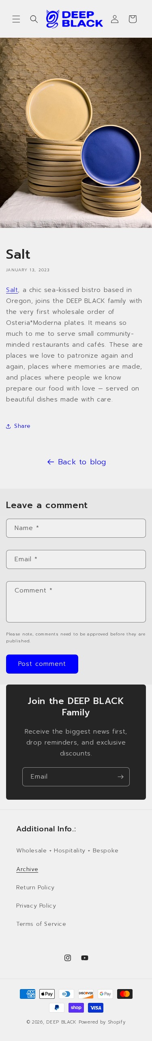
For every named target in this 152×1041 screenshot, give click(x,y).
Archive (27, 869)
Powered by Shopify (102, 1022)
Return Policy (35, 887)
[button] (16, 19)
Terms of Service (41, 924)
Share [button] (22, 426)
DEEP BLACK (61, 1022)
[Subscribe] (120, 776)
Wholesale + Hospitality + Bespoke (67, 850)
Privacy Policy (36, 905)
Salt (12, 289)
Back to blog (82, 462)
